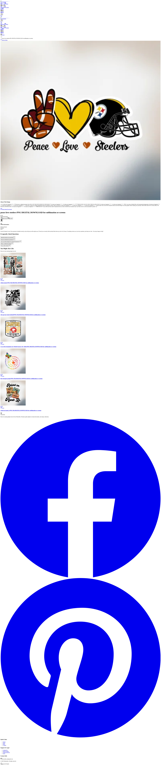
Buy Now (10, 218)
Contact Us (5, 750)
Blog (4, 744)
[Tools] (1, 12)
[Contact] (3, 12)
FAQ (4, 753)
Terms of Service (6, 752)
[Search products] (2, 14)
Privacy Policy (6, 751)
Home (3, 34)
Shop (4, 743)
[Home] (1, 9)
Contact (4, 745)
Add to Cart (5, 218)
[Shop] (3, 9)
